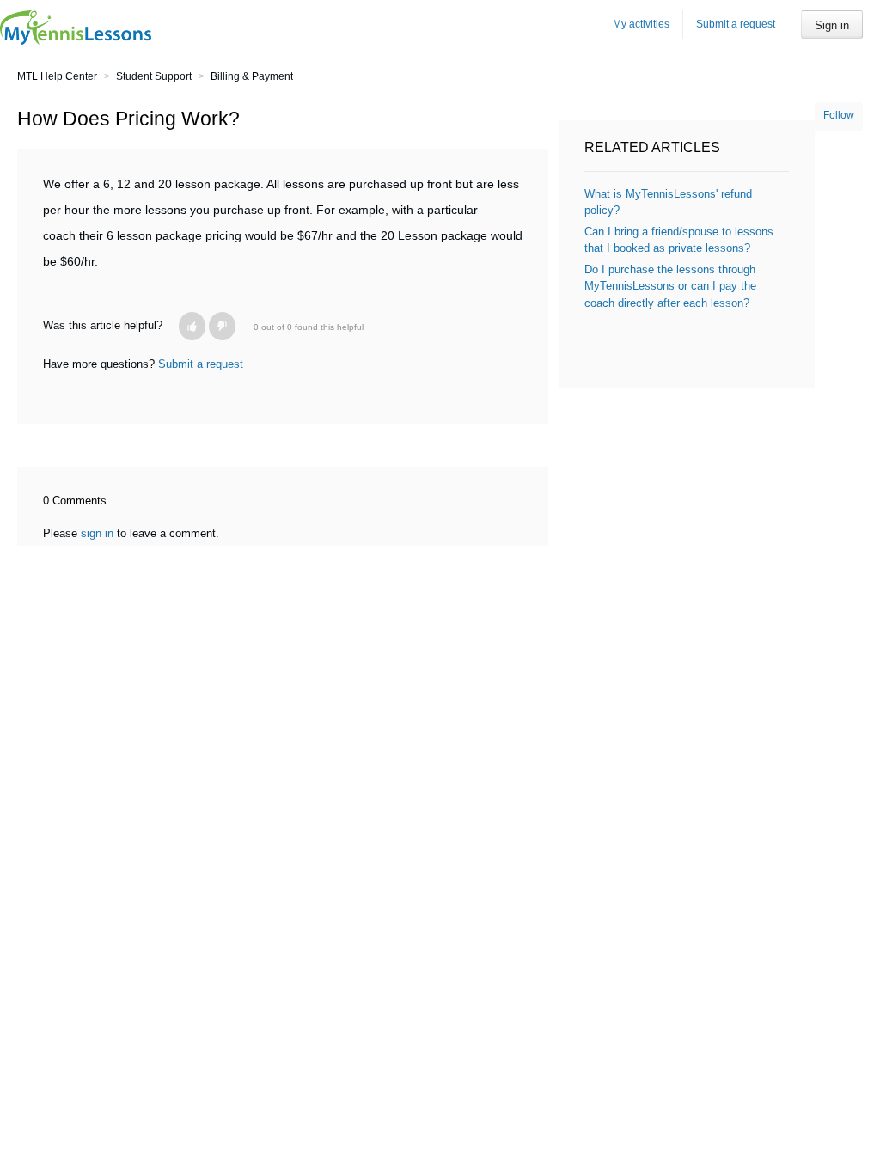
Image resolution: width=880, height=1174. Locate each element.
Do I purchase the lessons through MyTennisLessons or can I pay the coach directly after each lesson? (670, 286)
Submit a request (735, 24)
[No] (222, 326)
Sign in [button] (832, 25)
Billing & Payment (252, 76)
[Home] (75, 27)
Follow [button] (838, 115)
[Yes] (192, 326)
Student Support (154, 76)
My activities (641, 24)
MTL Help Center (57, 76)
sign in (97, 533)
